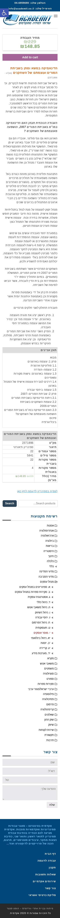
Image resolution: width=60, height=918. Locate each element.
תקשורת (49, 734)
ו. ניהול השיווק (42, 612)
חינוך (51, 556)
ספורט (50, 678)
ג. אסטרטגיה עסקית (39, 597)
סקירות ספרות (46, 683)
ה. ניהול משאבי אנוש (38, 607)
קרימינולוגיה (47, 709)
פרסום (50, 704)
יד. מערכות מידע (41, 653)
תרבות (50, 740)
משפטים (49, 668)
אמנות (50, 525)
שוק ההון (49, 719)
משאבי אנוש (47, 663)
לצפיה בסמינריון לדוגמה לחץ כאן (37, 491)
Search (9, 503)
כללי (51, 566)
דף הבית (50, 853)
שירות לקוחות (46, 729)
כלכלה (50, 561)
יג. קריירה (45, 648)
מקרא (50, 658)
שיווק (51, 724)
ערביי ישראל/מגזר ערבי (41, 689)
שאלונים (49, 714)
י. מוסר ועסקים (42, 632)
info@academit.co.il (21, 8)
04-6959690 (21, 3)
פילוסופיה (48, 694)
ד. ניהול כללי (43, 602)
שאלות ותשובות (45, 874)
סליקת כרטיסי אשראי (42, 895)
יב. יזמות (45, 643)
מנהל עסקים (47, 581)
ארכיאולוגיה (47, 535)
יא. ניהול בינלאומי (40, 638)
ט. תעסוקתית (43, 627)
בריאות (50, 545)
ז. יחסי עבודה (42, 617)
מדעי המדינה (46, 571)
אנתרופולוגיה (46, 530)
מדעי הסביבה (46, 576)
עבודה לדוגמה (47, 860)
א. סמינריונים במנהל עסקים (34, 586)
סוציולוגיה (48, 673)
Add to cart (30, 57)
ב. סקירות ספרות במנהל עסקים (32, 591)
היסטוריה (49, 551)
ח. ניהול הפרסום (41, 622)
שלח (52, 804)
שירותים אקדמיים (44, 881)
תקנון (52, 867)
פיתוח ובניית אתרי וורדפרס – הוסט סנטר (30, 908)
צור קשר (50, 888)
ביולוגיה (49, 540)
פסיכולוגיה (48, 699)
